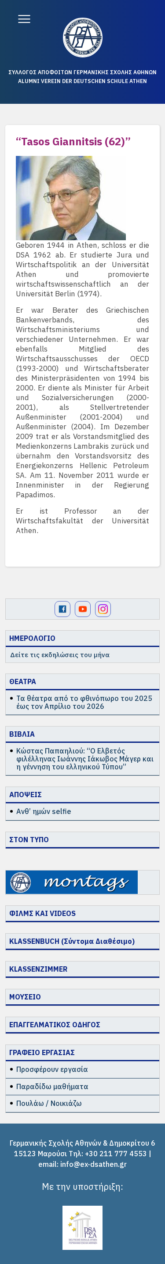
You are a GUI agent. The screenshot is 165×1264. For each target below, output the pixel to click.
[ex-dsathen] (83, 37)
